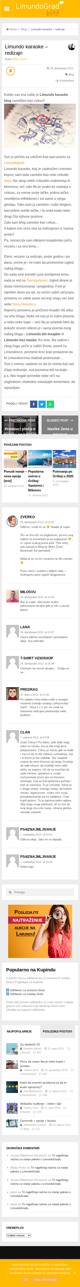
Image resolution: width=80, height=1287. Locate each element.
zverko (27, 517)
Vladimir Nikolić (32, 1048)
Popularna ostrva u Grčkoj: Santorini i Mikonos (36, 481)
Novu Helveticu (24, 304)
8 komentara (67, 80)
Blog (24, 29)
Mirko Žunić (20, 59)
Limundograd (14, 163)
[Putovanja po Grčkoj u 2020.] (64, 459)
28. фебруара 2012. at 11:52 (37, 522)
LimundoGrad (28, 1074)
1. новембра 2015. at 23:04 (36, 862)
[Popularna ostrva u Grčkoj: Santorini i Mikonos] (40, 459)
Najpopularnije (19, 1031)
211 (38, 1128)
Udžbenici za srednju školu (26, 994)
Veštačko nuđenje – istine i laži (40, 1103)
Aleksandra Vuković (35, 1124)
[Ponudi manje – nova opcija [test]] (15, 459)
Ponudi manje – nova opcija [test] (15, 476)
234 (39, 1111)
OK (26, 1279)
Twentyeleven (37, 280)
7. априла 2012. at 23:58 (34, 737)
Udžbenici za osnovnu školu (27, 990)
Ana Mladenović (32, 1091)
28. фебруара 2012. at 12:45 (37, 597)
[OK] (75, 1273)
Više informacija (45, 1279)
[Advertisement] (40, 931)
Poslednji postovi (57, 1031)
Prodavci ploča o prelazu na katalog (20, 430)
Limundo (25, 1052)
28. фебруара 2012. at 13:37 (37, 632)
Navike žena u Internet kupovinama (60, 430)
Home (13, 29)
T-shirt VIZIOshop (36, 658)
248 (45, 1095)
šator (7, 181)
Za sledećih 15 (30, 1044)
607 (39, 1052)
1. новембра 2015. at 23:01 (36, 834)
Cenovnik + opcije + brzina (38, 1120)
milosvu (28, 592)
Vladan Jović (30, 1070)
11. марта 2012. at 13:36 (34, 694)
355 (45, 1074)
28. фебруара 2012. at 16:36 (37, 663)
